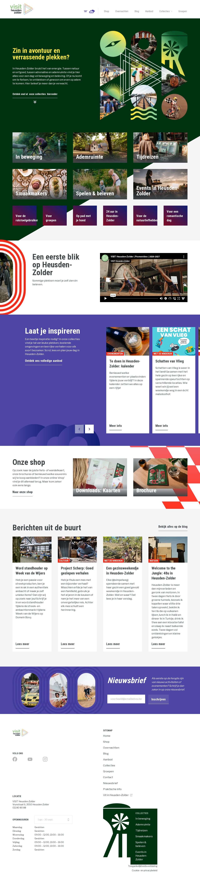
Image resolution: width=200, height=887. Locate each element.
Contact (108, 777)
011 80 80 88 (19, 807)
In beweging (142, 818)
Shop (106, 11)
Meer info (115, 426)
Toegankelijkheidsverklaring (142, 866)
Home (106, 735)
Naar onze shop (22, 492)
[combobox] (53, 819)
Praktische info (112, 789)
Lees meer (22, 644)
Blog (137, 11)
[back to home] (21, 9)
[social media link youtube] (30, 759)
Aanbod (149, 11)
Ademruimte (142, 824)
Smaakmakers (144, 836)
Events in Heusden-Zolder (141, 856)
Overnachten (121, 11)
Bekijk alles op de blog (173, 526)
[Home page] (30, 733)
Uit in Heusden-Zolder (116, 795)
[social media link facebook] (14, 759)
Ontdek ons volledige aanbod (43, 361)
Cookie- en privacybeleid (144, 870)
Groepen (182, 11)
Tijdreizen (141, 830)
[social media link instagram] (45, 759)
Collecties (164, 11)
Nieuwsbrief (110, 783)
